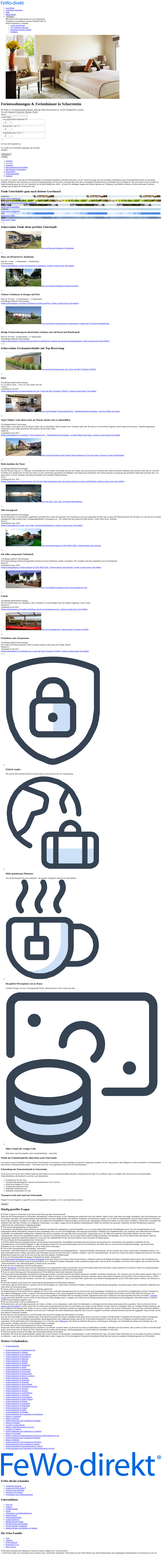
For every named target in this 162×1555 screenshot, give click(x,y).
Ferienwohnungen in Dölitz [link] (16, 1410)
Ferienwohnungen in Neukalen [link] (17, 1382)
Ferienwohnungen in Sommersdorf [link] (19, 1374)
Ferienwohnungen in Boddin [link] (16, 1363)
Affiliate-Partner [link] (12, 1509)
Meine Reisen (11, 14)
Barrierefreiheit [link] (11, 1515)
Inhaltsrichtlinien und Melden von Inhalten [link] (21, 1528)
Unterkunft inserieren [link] (14, 1486)
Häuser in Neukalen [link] (13, 1433)
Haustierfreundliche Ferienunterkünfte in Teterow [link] (24, 1446)
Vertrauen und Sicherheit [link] (15, 1490)
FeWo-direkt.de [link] (11, 1542)
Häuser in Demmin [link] (13, 1423)
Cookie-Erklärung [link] (12, 1520)
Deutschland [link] (10, 172)
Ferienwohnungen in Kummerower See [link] (20, 1350)
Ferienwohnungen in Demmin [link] (17, 1412)
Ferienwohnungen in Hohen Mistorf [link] (19, 1399)
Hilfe (7, 12)
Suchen (4, 157)
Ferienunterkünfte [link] (12, 174)
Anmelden (10, 17)
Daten (3, 115)
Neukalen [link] (9, 165)
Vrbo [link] (7, 1538)
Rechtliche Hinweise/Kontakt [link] (17, 1524)
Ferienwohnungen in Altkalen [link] (17, 1352)
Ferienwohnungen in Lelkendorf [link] (18, 1404)
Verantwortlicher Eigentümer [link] (16, 1526)
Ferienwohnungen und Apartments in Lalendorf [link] (23, 1431)
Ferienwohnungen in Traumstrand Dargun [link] (21, 1386)
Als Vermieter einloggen (19, 28)
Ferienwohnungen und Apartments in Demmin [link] (23, 1421)
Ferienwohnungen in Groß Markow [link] (19, 1393)
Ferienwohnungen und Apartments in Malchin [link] (23, 1438)
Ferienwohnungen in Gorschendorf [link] (19, 1397)
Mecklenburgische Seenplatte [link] (17, 167)
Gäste (3, 117)
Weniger (4, 1204)
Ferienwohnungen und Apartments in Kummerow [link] (24, 1414)
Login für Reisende (17, 25)
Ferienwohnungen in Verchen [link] (17, 1391)
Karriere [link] (9, 1507)
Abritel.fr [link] (9, 1540)
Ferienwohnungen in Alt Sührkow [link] (18, 1354)
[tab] (12, 1346)
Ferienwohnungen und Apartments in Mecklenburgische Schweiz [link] (30, 1448)
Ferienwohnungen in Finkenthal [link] (18, 1406)
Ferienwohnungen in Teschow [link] (17, 1389)
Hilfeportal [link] (64, 1321)
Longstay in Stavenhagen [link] (15, 1425)
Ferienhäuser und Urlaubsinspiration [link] (19, 1495)
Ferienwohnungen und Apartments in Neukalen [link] (23, 1442)
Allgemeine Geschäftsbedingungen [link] (19, 1513)
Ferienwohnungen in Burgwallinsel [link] (19, 1384)
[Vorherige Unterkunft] (2, 343)
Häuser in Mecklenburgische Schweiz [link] (20, 1427)
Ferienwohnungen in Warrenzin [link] (17, 1395)
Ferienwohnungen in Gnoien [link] (16, 1408)
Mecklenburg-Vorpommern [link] (16, 169)
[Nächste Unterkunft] (4, 343)
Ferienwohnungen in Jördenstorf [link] (18, 1365)
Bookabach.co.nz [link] (12, 1545)
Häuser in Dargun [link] (12, 1418)
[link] (30, 32)
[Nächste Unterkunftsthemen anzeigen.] (4, 222)
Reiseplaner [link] (12, 1268)
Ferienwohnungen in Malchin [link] (17, 1361)
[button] (81, 1341)
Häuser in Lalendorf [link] (13, 1416)
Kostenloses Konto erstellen (20, 30)
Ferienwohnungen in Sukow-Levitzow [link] (20, 1376)
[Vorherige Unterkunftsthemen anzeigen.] (2, 222)
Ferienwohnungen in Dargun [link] (16, 1401)
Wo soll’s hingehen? (8, 112)
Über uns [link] (9, 1505)
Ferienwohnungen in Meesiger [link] (17, 1359)
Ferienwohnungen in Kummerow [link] (18, 1357)
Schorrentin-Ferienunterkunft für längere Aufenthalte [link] (24, 1259)
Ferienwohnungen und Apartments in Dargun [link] (23, 1444)
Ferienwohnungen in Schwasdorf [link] (18, 1372)
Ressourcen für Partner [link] (14, 1492)
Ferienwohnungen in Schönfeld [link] (17, 1380)
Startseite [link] (9, 161)
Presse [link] (8, 1511)
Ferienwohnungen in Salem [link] (16, 1367)
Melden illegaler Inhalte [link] (14, 1522)
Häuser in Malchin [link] (13, 1440)
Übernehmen (6, 154)
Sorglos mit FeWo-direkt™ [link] (11, 1306)
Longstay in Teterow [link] (13, 1429)
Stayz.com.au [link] (11, 1547)
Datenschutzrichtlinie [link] (13, 1517)
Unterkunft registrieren (14, 10)
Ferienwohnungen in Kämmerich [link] (18, 1369)
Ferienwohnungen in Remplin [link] (17, 1378)
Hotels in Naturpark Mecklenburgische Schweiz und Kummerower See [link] (32, 1436)
